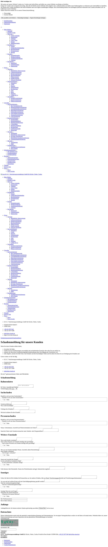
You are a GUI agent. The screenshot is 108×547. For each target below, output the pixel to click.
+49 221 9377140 (9, 329)
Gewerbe (6, 103)
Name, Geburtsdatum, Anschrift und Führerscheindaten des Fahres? (19, 427)
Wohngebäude (14, 87)
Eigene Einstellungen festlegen (37, 17)
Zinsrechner (10, 164)
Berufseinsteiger (15, 49)
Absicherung (14, 142)
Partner (13, 42)
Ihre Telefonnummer (6, 499)
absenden (3, 531)
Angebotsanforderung (16, 58)
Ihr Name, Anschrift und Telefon (9, 387)
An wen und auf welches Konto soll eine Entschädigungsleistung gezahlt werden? (22, 481)
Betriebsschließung (16, 125)
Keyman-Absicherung (17, 136)
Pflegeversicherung (16, 101)
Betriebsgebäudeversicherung (18, 107)
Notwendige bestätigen (23, 17)
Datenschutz (14, 66)
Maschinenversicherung (17, 110)
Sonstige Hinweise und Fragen (9, 491)
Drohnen (13, 93)
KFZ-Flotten (14, 148)
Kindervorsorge (15, 78)
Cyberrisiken (14, 124)
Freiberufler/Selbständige (17, 48)
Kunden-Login (11, 32)
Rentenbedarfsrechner (13, 159)
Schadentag (4, 388)
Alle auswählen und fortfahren (8, 17)
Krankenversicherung (16, 98)
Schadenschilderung (6, 404)
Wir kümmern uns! (12, 151)
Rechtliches (10, 61)
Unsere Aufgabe (15, 35)
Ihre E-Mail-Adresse (6, 500)
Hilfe (8, 527)
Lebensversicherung (16, 72)
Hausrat (13, 86)
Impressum (7, 24)
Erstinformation (8, 21)
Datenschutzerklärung (10, 22)
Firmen (13, 46)
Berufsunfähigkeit (15, 75)
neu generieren (4, 527)
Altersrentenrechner (12, 157)
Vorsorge (9, 69)
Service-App (7, 167)
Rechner (6, 156)
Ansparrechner (11, 160)
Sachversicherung (12, 81)
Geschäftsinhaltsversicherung (18, 109)
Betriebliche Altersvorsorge (18, 70)
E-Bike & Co (14, 95)
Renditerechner (11, 162)
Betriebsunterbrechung (17, 122)
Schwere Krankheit (16, 80)
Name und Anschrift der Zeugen (9, 459)
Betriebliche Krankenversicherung (20, 138)
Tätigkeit (13, 38)
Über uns (9, 34)
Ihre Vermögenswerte (16, 106)
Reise (12, 92)
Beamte (13, 52)
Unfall (12, 84)
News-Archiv (11, 171)
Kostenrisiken (14, 119)
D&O (12, 144)
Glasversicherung (15, 116)
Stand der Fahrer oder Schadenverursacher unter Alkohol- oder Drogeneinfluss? (22, 431)
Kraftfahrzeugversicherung (18, 147)
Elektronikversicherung (17, 112)
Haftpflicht (14, 83)
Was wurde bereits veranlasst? (9, 440)
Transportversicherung (17, 115)
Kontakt (9, 54)
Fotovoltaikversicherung (17, 113)
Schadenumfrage (11, 154)
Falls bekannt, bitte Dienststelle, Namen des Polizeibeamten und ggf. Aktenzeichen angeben (25, 469)
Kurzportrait (14, 37)
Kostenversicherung (12, 118)
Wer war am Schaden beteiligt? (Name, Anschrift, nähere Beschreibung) (20, 450)
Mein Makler (7, 29)
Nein (8, 399)
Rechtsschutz (14, 89)
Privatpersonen (15, 51)
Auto (12, 90)
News (5, 168)
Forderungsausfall (15, 128)
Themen (6, 165)
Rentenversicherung (16, 74)
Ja (4, 399)
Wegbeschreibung (15, 57)
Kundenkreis (10, 45)
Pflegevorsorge (15, 77)
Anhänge (20, 508)
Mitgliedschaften (15, 43)
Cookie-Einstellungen (10, 545)
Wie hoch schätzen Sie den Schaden (10, 412)
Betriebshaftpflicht (16, 121)
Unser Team (14, 40)
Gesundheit (10, 96)
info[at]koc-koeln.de (9, 333)
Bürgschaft (14, 130)
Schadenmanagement (9, 150)
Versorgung (14, 133)
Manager (9, 141)
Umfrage (13, 60)
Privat (5, 67)
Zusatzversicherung (16, 99)
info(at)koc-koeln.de (9, 371)
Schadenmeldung (12, 153)
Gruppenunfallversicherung (18, 139)
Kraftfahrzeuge (11, 145)
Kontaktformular (15, 55)
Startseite (9, 31)
